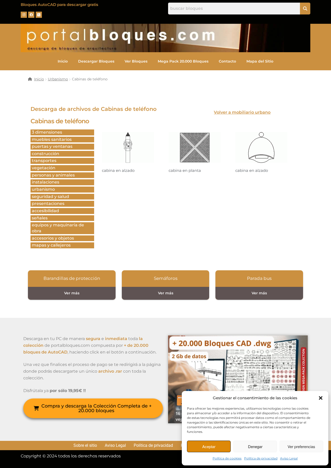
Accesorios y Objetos (53, 238)
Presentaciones (48, 203)
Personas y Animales (53, 175)
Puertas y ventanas (52, 146)
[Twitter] (39, 15)
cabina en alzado (118, 170)
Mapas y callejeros (51, 245)
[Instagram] (24, 15)
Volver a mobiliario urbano (242, 112)
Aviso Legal (289, 458)
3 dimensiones (47, 132)
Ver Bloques (136, 61)
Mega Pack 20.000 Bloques (183, 61)
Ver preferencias (301, 446)
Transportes (44, 160)
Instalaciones (45, 182)
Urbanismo (58, 79)
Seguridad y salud (50, 196)
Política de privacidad (260, 458)
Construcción (45, 153)
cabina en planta (185, 170)
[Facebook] (31, 15)
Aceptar (208, 446)
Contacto (227, 61)
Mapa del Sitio (259, 61)
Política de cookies (227, 458)
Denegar (255, 446)
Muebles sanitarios (52, 139)
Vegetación (43, 167)
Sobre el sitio (85, 445)
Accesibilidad (45, 210)
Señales (40, 218)
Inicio (63, 61)
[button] (320, 398)
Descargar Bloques (96, 61)
